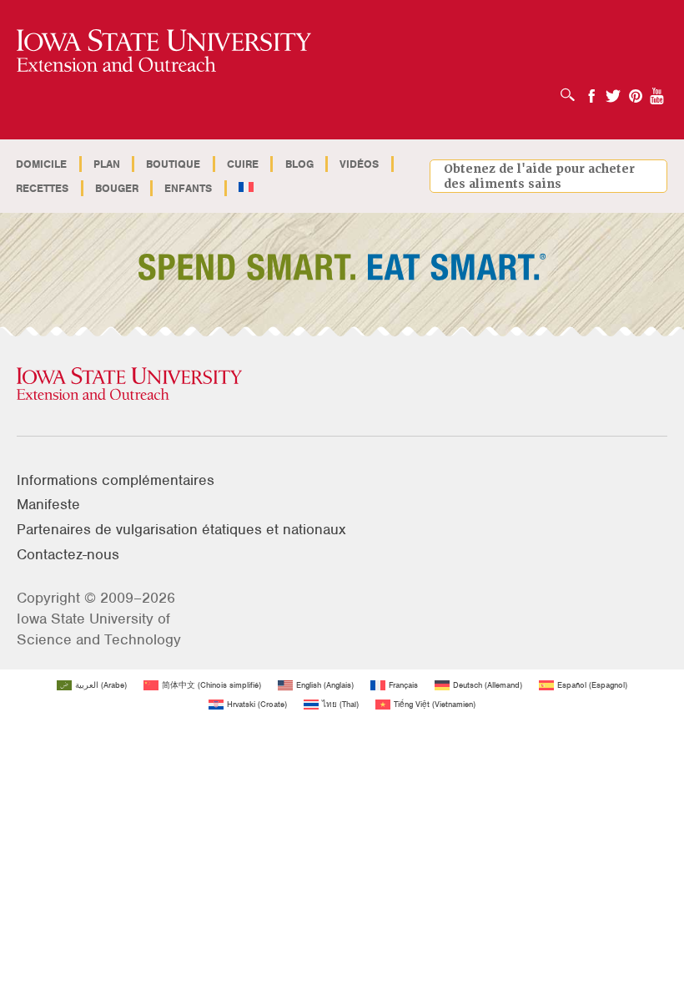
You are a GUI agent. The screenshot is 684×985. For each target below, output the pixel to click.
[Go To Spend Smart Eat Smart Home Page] (164, 51)
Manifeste (48, 504)
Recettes (42, 188)
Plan (106, 164)
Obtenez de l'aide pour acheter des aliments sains (539, 176)
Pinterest (636, 90)
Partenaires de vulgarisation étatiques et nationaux (181, 529)
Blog (299, 164)
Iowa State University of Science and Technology (99, 629)
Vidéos (359, 164)
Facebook (591, 90)
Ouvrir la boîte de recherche (571, 89)
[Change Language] (246, 188)
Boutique (173, 164)
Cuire (243, 164)
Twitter (613, 90)
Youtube (657, 90)
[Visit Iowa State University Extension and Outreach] (342, 384)
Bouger (116, 188)
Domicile (41, 164)
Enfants (188, 188)
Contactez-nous (68, 554)
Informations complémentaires (115, 480)
